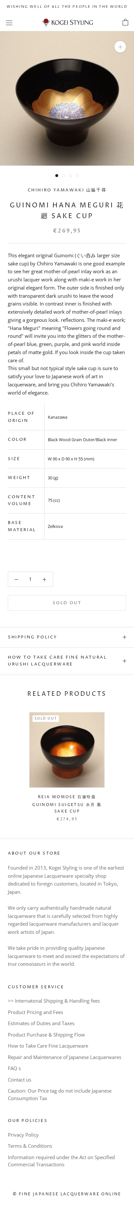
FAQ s (14, 1068)
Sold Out (67, 603)
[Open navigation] (9, 22)
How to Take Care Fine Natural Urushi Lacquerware (57, 660)
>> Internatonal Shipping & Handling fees (54, 1000)
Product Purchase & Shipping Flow (46, 1034)
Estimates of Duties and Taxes (41, 1023)
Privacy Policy (23, 1134)
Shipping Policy (33, 637)
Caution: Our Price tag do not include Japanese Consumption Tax (60, 1094)
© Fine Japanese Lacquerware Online (67, 1194)
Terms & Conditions (30, 1146)
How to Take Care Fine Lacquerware (48, 1045)
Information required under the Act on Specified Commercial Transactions (61, 1161)
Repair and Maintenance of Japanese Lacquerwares (64, 1057)
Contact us (19, 1079)
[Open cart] (125, 22)
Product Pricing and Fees (35, 1012)
